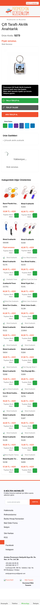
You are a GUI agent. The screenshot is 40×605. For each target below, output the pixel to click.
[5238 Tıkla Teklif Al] (16, 470)
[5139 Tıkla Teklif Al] (35, 317)
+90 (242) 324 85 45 (11, 563)
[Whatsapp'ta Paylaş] (5, 125)
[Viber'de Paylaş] (16, 125)
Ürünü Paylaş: (8, 121)
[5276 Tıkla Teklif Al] (35, 405)
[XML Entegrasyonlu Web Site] (11, 580)
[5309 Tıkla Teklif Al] (35, 383)
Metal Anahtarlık (27, 204)
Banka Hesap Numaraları (14, 519)
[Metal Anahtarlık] (29, 193)
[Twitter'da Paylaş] (27, 125)
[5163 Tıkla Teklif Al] (35, 215)
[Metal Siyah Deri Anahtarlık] (29, 279)
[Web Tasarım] (28, 580)
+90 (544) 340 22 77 (11, 565)
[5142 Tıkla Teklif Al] (16, 317)
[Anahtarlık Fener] (11, 279)
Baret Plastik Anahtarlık (12, 203)
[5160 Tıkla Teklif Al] (16, 426)
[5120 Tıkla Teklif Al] (35, 448)
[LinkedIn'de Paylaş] (32, 125)
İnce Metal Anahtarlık (29, 261)
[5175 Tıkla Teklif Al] (16, 273)
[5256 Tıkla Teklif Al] (16, 215)
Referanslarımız (10, 515)
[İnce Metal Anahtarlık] (29, 258)
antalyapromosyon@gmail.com (15, 573)
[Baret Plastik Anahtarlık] (11, 193)
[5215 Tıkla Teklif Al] (35, 273)
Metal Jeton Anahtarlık (30, 305)
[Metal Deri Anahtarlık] (11, 301)
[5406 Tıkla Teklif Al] (35, 470)
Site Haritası (9, 533)
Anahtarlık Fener (9, 283)
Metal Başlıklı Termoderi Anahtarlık (16, 459)
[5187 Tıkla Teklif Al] (35, 426)
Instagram (9, 549)
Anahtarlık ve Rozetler (16, 19)
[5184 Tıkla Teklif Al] (35, 361)
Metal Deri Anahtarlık (11, 305)
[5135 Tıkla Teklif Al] (16, 448)
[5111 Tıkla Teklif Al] (16, 339)
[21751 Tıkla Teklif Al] (16, 295)
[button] (35, 12)
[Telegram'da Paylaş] (10, 125)
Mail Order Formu (11, 523)
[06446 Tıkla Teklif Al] (16, 251)
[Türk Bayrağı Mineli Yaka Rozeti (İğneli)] (29, 367)
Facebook (9, 545)
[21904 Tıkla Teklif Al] (35, 339)
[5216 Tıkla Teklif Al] (16, 405)
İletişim (6, 527)
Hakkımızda (8, 510)
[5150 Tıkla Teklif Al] (35, 251)
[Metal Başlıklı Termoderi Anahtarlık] (11, 455)
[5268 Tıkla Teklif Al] (16, 383)
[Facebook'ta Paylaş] (21, 125)
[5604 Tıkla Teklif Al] (16, 361)
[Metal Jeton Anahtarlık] (29, 301)
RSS (6, 537)
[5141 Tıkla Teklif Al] (35, 295)
